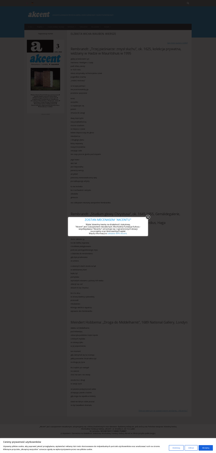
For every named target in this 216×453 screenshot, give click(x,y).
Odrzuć (191, 448)
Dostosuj (176, 448)
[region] (108, 445)
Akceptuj (205, 448)
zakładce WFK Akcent (117, 233)
